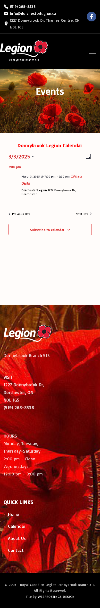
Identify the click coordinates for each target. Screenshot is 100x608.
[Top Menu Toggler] (92, 51)
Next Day (82, 214)
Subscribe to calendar (47, 230)
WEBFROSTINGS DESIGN (56, 596)
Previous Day (21, 214)
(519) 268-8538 (23, 6)
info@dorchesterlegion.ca (33, 13)
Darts (26, 183)
